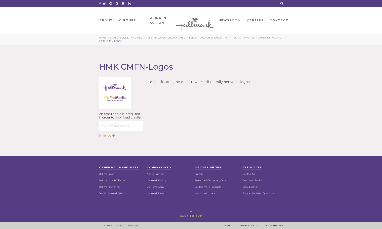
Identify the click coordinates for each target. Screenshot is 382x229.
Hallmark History (156, 180)
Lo (109, 135)
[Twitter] (104, 3)
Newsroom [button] (230, 20)
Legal (229, 225)
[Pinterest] (110, 3)
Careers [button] (255, 20)
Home (195, 20)
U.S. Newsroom (155, 186)
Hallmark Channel (109, 186)
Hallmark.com (107, 173)
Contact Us (249, 173)
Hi (101, 135)
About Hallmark (156, 173)
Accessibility (274, 225)
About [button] (106, 20)
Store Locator (250, 186)
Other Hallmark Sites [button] (118, 167)
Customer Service (252, 180)
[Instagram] (117, 3)
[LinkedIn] (129, 3)
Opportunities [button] (208, 167)
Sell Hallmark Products (208, 186)
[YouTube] (123, 3)
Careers (199, 173)
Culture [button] (127, 20)
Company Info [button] (159, 167)
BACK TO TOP (191, 215)
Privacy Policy (249, 225)
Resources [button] (252, 167)
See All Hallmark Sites (111, 193)
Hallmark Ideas (155, 193)
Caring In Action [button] (156, 20)
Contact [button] (279, 20)
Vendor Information (206, 193)
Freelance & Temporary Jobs (210, 180)
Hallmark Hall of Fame (112, 180)
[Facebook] (100, 3)
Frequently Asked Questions (258, 193)
